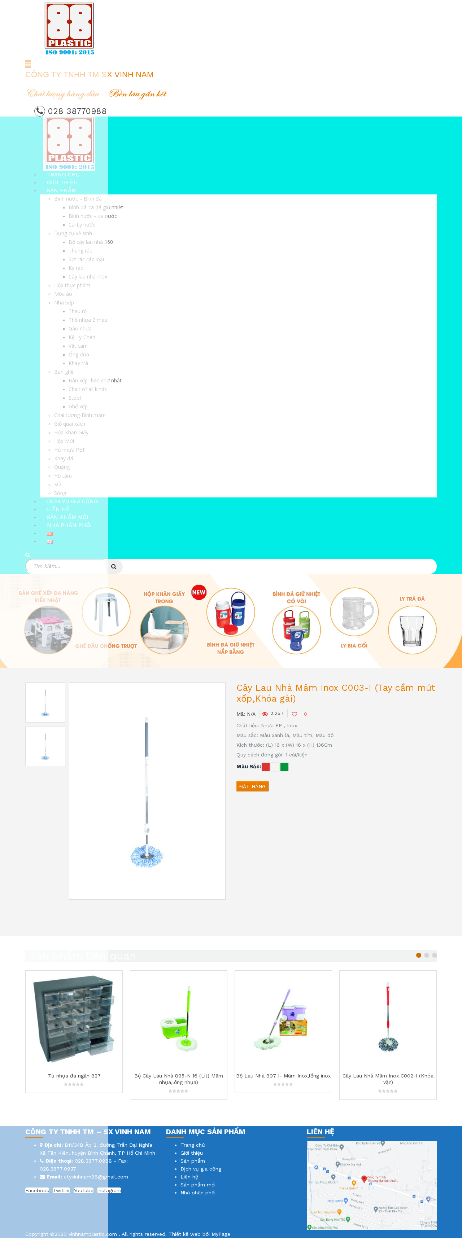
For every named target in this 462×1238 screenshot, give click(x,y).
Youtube (83, 1190)
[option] (45, 702)
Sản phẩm (192, 1161)
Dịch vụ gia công (200, 1169)
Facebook (37, 1190)
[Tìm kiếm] (114, 566)
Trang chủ (192, 1145)
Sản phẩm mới (197, 1184)
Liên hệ (189, 1177)
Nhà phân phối (197, 1192)
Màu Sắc (248, 766)
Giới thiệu (191, 1153)
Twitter (61, 1190)
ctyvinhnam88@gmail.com (96, 1177)
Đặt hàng (252, 786)
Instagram (109, 1190)
